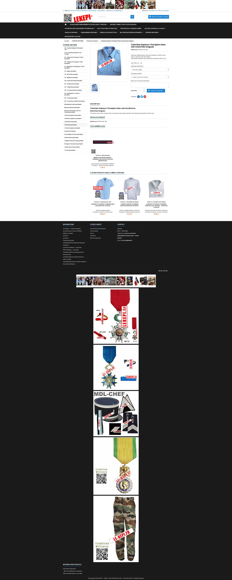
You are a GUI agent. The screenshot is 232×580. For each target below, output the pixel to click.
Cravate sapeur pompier (72, 128)
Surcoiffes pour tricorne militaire (72, 231)
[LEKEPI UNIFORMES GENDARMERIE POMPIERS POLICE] (116, 281)
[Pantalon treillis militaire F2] (116, 529)
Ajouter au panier (155, 91)
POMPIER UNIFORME (151, 32)
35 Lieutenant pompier (71, 84)
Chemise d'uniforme (137, 66)
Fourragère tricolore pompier (73, 134)
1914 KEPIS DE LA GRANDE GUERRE (130, 28)
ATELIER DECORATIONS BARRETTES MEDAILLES (79, 28)
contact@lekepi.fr (117, 10)
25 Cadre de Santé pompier (73, 81)
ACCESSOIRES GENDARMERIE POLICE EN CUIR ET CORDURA (88, 24)
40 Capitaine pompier (71, 87)
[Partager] (138, 96)
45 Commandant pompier (73, 90)
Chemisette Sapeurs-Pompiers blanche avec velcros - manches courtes (156, 205)
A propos (65, 238)
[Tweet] (141, 96)
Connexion (152, 10)
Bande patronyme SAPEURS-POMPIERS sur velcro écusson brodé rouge (103, 159)
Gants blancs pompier (71, 137)
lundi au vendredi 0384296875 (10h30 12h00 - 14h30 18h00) (88, 10)
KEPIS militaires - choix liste (71, 250)
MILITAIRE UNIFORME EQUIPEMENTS (131, 32)
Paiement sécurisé (68, 240)
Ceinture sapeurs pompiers (73, 118)
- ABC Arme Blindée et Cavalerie (72, 571)
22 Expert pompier (70, 71)
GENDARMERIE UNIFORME (89, 32)
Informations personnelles (98, 228)
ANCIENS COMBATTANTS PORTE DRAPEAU (123, 24)
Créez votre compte (163, 10)
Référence (134, 50)
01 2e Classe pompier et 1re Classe (72, 53)
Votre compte (95, 224)
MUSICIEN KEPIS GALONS (72, 36)
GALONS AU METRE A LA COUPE (154, 28)
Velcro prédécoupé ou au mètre (72, 573)
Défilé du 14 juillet (68, 233)
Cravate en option (136, 73)
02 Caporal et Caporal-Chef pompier (73, 58)
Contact (121, 224)
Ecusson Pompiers (70, 131)
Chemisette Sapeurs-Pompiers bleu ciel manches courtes (102, 205)
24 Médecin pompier (71, 77)
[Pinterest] (144, 96)
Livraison (65, 236)
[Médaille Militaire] (116, 466)
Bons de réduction (95, 238)
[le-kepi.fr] (116, 4)
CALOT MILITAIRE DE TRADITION (107, 28)
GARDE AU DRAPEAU (71, 32)
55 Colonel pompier (70, 98)
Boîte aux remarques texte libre (140, 81)
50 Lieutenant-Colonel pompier (71, 94)
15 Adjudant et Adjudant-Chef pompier (74, 67)
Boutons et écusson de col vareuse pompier (72, 111)
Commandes (94, 231)
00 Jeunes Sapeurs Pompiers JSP (73, 48)
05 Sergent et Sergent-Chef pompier (73, 62)
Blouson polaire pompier (72, 107)
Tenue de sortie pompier (72, 147)
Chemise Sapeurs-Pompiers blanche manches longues (130, 205)
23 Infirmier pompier (71, 74)
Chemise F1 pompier (70, 121)
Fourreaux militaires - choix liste (72, 247)
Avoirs (92, 233)
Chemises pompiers (70, 125)
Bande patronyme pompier (73, 104)
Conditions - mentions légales (72, 228)
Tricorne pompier (69, 150)
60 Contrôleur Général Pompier (74, 101)
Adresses (93, 236)
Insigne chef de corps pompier (73, 141)
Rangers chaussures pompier (73, 144)
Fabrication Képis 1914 (69, 569)
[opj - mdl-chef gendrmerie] (116, 413)
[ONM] (116, 367)
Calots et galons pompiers (72, 115)
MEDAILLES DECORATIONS (108, 32)
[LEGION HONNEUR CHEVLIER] (116, 316)
